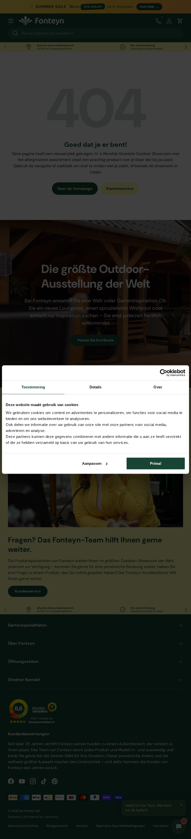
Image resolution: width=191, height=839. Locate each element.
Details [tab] (96, 387)
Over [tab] (157, 387)
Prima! (155, 463)
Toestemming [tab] (33, 387)
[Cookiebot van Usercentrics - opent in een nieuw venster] (163, 372)
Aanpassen (91, 463)
